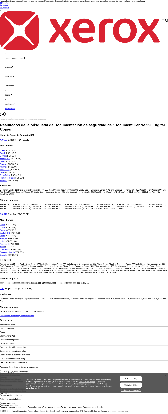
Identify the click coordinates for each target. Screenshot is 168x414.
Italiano (3, 167)
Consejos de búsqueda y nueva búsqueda (17, 316)
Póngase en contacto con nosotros (14, 407)
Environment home (7, 325)
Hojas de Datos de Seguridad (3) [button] (17, 135)
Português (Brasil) (7, 178)
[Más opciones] (84, 10)
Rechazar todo (131, 385)
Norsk (2, 172)
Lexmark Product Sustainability (12, 359)
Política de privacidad (87, 382)
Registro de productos (9, 405)
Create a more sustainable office (13, 351)
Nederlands (4, 170)
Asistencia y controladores (10, 399)
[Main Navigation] (84, 115)
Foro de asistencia (7, 403)
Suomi (2, 161)
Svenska (3, 181)
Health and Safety (7, 343)
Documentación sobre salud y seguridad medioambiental (23, 119)
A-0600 (3, 140)
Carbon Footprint (7, 328)
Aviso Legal (56, 407)
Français (3, 164)
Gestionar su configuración (131, 390)
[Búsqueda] (84, 113)
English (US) (5, 159)
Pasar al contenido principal (11, 1)
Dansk (2, 153)
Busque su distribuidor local (11, 395)
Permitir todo (131, 379)
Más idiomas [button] (6, 145)
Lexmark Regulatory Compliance (13, 362)
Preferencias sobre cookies (72, 407)
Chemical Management (9, 340)
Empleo (31, 407)
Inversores (38, 407)
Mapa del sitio (97, 407)
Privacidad (47, 407)
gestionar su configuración (81, 384)
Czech (2, 150)
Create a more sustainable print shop (15, 355)
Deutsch (3, 156)
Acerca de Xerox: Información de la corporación (19, 367)
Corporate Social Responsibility (13, 347)
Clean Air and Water (8, 336)
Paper (2, 332)
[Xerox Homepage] (84, 49)
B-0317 (3, 214)
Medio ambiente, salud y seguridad (14, 371)
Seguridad (87, 407)
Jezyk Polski (5, 175)
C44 (2, 288)
